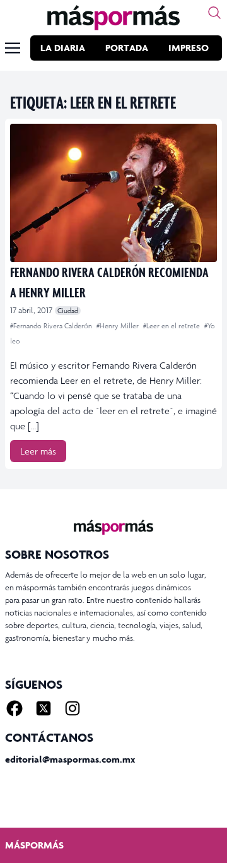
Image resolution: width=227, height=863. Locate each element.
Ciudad (67, 310)
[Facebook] (14, 708)
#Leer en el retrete (172, 325)
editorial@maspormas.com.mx (70, 759)
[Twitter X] (43, 708)
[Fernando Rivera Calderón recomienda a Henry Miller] (113, 193)
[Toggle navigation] (12, 48)
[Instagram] (72, 708)
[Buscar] (214, 12)
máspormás (34, 845)
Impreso (188, 48)
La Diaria (62, 48)
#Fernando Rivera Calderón (52, 325)
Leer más (38, 451)
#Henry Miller (118, 325)
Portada (126, 48)
